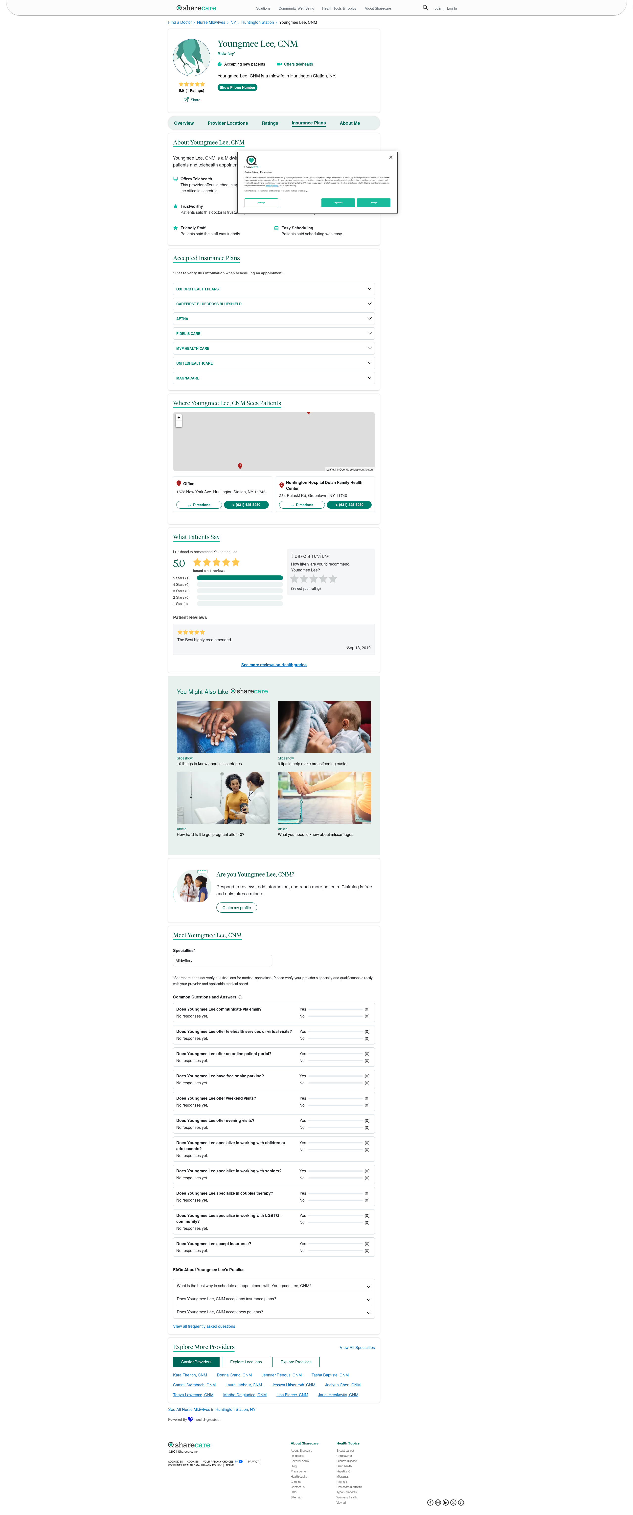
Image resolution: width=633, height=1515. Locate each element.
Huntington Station (257, 22)
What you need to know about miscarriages (315, 834)
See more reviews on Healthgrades (274, 664)
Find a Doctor (180, 22)
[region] (317, 182)
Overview (184, 123)
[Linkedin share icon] (446, 1504)
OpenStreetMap (349, 469)
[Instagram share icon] (438, 1504)
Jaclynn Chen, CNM (343, 1385)
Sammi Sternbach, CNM (194, 1385)
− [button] (179, 423)
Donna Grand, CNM (234, 1375)
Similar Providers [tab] (196, 1362)
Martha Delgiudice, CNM (245, 1394)
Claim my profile (237, 907)
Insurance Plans (309, 122)
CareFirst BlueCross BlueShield (209, 303)
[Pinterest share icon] (461, 1504)
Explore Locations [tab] (246, 1362)
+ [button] (179, 417)
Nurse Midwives (211, 22)
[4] (323, 578)
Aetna (182, 318)
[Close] (390, 157)
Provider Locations (228, 123)
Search (425, 7)
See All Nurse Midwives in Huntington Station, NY (212, 1409)
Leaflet (330, 469)
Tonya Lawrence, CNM (193, 1394)
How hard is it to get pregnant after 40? (210, 834)
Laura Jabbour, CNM (244, 1385)
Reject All (338, 202)
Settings (261, 202)
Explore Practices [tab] (296, 1362)
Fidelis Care (188, 333)
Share (195, 99)
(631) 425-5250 (248, 504)
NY (233, 22)
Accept (374, 202)
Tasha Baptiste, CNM (330, 1375)
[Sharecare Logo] (197, 7)
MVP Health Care (192, 348)
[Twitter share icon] (453, 1504)
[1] (293, 578)
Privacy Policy (272, 185)
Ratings (270, 123)
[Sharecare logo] (222, 1444)
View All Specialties (357, 1347)
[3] (313, 578)
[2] (303, 578)
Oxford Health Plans (197, 288)
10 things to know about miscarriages (209, 763)
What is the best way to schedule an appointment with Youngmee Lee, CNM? (244, 1285)
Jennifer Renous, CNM (282, 1375)
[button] (239, 997)
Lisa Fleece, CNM (292, 1394)
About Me (350, 123)
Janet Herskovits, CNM (338, 1394)
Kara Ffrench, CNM (190, 1375)
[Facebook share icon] (430, 1504)
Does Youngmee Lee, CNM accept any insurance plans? (226, 1299)
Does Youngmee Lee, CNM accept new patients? (220, 1312)
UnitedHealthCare (194, 363)
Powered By (177, 1419)
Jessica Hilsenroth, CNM (293, 1385)
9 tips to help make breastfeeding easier (313, 763)
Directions (201, 504)
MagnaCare (187, 378)
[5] (333, 578)
